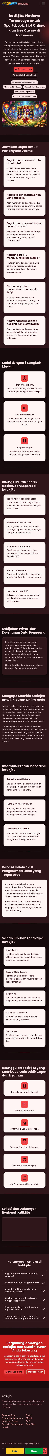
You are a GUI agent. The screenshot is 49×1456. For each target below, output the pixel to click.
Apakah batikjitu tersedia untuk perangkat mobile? (21, 1290)
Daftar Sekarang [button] (23, 69)
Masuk (29, 1418)
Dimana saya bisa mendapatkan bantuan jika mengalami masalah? (22, 1317)
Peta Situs (31, 1424)
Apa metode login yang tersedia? (22, 1282)
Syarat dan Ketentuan (12, 1418)
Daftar (29, 1415)
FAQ (28, 1421)
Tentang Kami (8, 1415)
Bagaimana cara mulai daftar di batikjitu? (21, 1274)
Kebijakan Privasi (13, 668)
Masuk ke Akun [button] (35, 1371)
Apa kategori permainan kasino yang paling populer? (21, 1299)
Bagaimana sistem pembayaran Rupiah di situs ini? (21, 1308)
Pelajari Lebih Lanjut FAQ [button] (24, 75)
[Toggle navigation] (43, 3)
